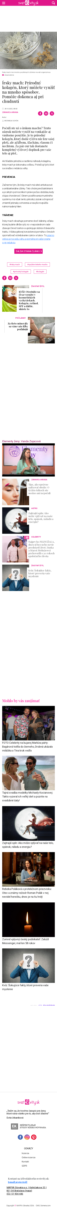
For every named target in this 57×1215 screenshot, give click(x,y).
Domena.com (45, 1206)
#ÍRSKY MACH (15, 264)
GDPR (24, 1166)
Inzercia (25, 1153)
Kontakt (25, 1162)
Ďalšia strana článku (28, 251)
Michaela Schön (11, 121)
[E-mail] (46, 113)
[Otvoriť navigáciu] (4, 3)
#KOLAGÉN (40, 271)
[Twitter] (52, 113)
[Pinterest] (33, 1137)
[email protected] (17, 1182)
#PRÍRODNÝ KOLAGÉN (20, 271)
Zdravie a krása (10, 112)
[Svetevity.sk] (28, 3)
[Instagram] (27, 1137)
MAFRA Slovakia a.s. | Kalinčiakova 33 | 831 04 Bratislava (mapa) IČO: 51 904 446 (27, 1190)
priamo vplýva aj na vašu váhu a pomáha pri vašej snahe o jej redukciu (28, 239)
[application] (28, 460)
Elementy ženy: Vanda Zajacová (21, 441)
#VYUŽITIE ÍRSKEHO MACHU (37, 264)
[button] (53, 3)
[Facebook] (40, 113)
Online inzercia (28, 1157)
